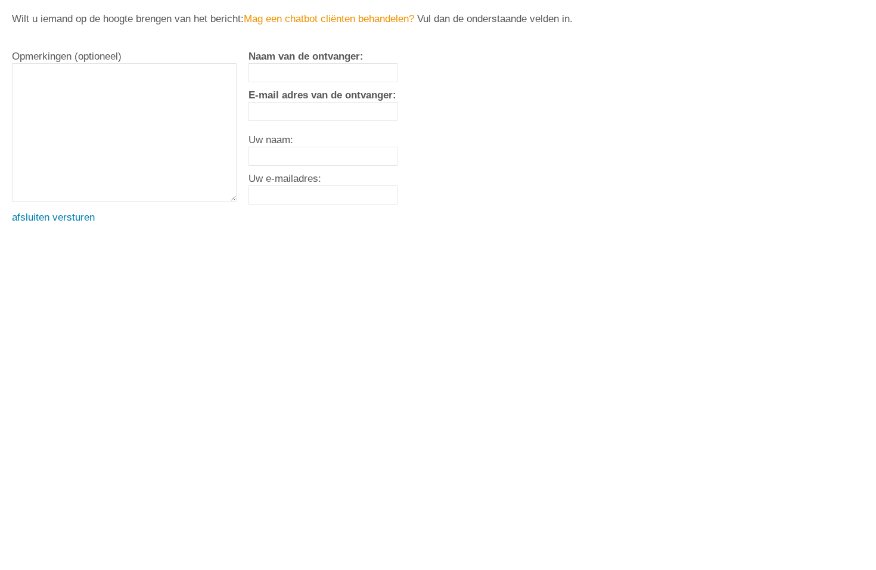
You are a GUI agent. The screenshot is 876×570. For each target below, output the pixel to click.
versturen (73, 217)
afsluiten (30, 217)
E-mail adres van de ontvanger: (322, 95)
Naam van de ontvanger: (306, 56)
